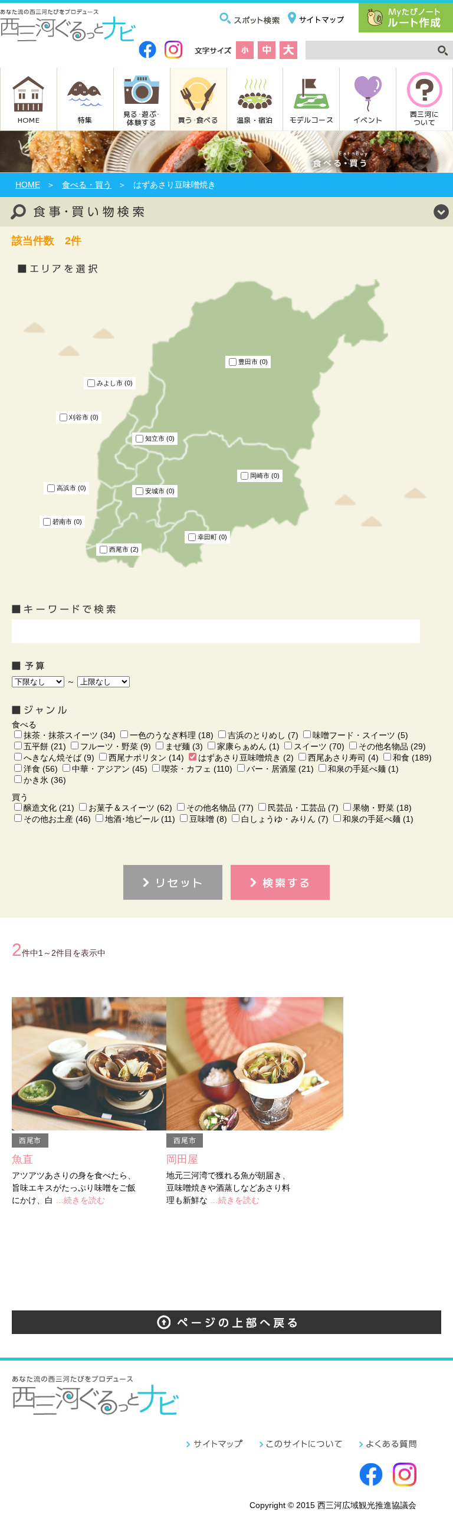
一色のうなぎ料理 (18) (172, 735)
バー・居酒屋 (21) (280, 769)
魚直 (22, 1159)
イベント (367, 119)
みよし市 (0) (115, 382)
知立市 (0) (160, 438)
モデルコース (311, 119)
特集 (85, 119)
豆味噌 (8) (208, 819)
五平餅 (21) (45, 746)
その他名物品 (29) (392, 746)
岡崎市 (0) (265, 475)
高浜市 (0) (71, 487)
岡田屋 (182, 1159)
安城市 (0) (160, 490)
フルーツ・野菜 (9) (115, 746)
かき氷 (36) (45, 780)
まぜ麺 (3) (184, 746)
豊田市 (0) (253, 361)
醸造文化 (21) (49, 807)
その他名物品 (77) (220, 807)
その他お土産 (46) (57, 819)
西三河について (424, 118)
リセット (179, 882)
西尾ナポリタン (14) (146, 757)
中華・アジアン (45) (109, 769)
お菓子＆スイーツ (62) (130, 807)
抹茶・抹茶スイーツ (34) (70, 735)
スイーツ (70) (319, 746)
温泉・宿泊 (255, 119)
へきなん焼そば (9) (59, 757)
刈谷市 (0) (84, 417)
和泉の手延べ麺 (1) (363, 769)
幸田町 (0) (212, 536)
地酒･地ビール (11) (140, 819)
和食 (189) (412, 757)
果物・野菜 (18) (382, 807)
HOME (29, 119)
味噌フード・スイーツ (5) (360, 735)
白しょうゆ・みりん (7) (285, 819)
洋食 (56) (41, 769)
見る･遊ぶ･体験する (141, 118)
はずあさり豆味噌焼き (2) (246, 757)
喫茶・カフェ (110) (197, 769)
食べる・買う (86, 184)
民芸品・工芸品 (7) (303, 807)
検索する (286, 882)
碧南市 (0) (67, 521)
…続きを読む (80, 1200)
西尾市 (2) (124, 549)
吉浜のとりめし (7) (263, 735)
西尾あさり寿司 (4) (343, 757)
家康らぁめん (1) (248, 746)
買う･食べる (198, 119)
